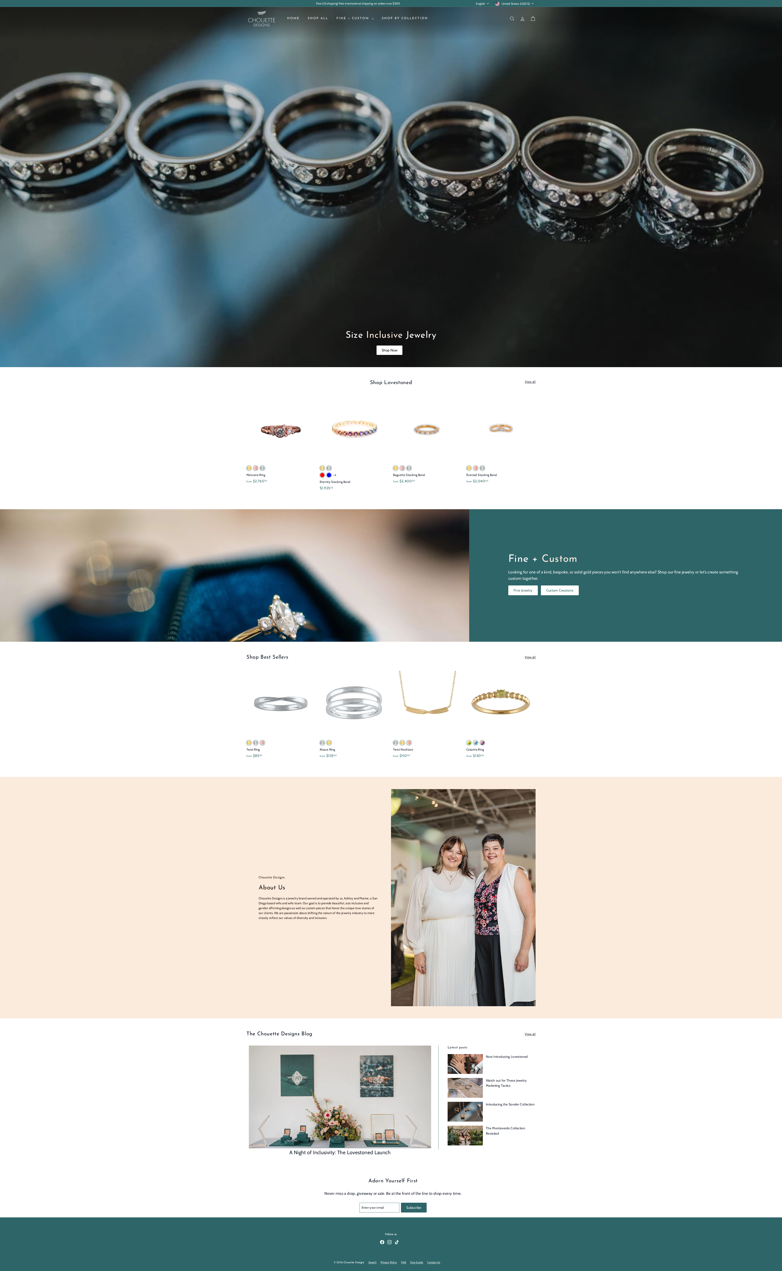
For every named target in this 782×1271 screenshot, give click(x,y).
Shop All (318, 18)
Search (372, 1262)
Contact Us (433, 1262)
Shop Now (389, 350)
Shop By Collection (405, 18)
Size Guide (416, 1262)
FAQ (403, 1262)
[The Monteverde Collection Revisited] (465, 1135)
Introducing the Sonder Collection (510, 1104)
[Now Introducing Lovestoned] (465, 1064)
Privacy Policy (389, 1262)
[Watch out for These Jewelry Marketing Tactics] (465, 1088)
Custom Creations (559, 590)
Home (293, 18)
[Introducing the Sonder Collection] (465, 1112)
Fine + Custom (353, 18)
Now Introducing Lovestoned (507, 1057)
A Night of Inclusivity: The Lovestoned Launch (340, 1152)
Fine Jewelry (523, 590)
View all (530, 382)
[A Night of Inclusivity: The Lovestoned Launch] (340, 1097)
